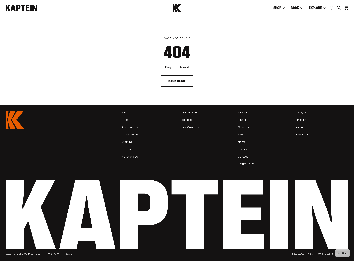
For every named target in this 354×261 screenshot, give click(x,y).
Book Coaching (189, 127)
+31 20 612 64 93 (52, 254)
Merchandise (130, 156)
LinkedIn (301, 119)
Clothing (127, 142)
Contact (243, 156)
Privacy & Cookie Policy (302, 254)
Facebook (302, 134)
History (242, 149)
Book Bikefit (187, 119)
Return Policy (246, 164)
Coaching (244, 127)
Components (130, 134)
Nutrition (127, 149)
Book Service (188, 112)
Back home (177, 81)
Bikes (125, 119)
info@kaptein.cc (70, 254)
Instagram (302, 112)
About (241, 134)
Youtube (301, 127)
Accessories (130, 127)
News (241, 142)
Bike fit (242, 119)
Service (242, 112)
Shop (125, 112)
